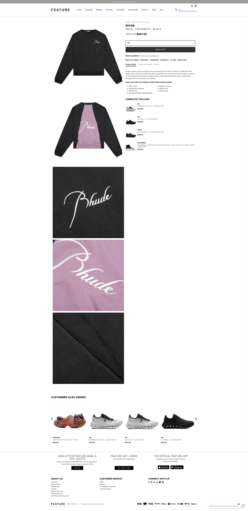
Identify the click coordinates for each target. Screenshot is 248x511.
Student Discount (57, 491)
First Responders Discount (60, 496)
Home (128, 22)
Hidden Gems (55, 484)
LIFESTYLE (145, 10)
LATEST (79, 10)
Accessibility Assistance (108, 487)
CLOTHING (109, 10)
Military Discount (56, 494)
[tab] (132, 64)
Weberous (194, 507)
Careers (53, 489)
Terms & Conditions (97, 504)
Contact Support (105, 489)
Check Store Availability (148, 56)
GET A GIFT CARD (124, 468)
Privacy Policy (85, 504)
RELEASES (89, 10)
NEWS (154, 10)
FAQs (101, 482)
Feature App (55, 487)
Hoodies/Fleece (137, 22)
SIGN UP (77, 468)
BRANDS (99, 10)
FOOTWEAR (120, 10)
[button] (52, 419)
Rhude (147, 22)
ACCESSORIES (133, 10)
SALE (161, 10)
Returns (102, 484)
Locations (54, 482)
